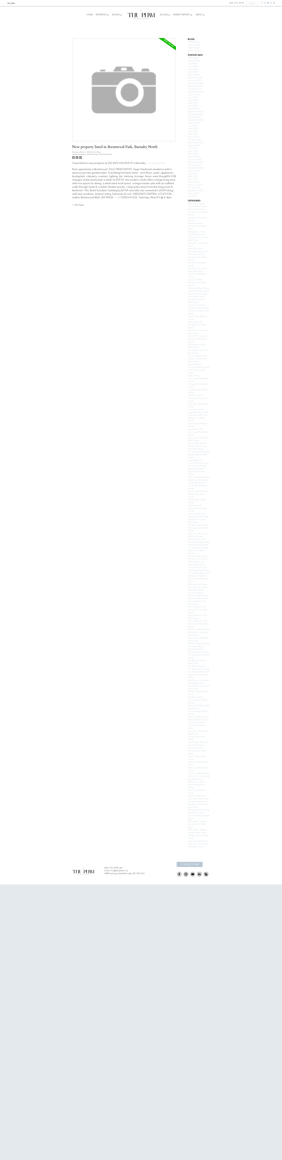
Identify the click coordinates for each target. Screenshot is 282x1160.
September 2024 (196, 120)
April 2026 (193, 72)
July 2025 (192, 98)
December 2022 (195, 162)
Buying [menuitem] (116, 15)
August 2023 (194, 145)
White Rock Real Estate (198, 810)
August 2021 (193, 193)
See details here (156, 163)
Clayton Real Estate (197, 356)
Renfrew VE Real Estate (199, 706)
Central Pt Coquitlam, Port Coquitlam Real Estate (198, 339)
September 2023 (196, 143)
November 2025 (196, 86)
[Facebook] (262, 3)
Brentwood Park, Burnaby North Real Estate (95, 154)
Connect (252, 3)
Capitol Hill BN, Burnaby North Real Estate (197, 282)
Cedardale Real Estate (198, 288)
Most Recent (193, 58)
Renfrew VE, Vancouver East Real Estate (197, 711)
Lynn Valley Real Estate (199, 573)
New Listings (194, 45)
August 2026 (194, 61)
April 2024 (193, 134)
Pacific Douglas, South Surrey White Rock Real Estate (199, 655)
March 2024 (193, 137)
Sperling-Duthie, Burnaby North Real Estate (197, 751)
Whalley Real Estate (197, 802)
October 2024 (194, 117)
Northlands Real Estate (198, 644)
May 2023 (193, 151)
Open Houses (194, 48)
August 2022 (194, 171)
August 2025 (194, 95)
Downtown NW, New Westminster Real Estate (198, 418)
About (199, 15)
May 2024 (193, 131)
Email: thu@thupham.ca (116, 871)
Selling (164, 15)
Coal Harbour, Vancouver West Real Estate (198, 378)
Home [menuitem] (90, 15)
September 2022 (196, 168)
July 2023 (192, 148)
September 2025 (196, 92)
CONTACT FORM (189, 864)
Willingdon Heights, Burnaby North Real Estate (197, 824)
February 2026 (195, 78)
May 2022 (193, 176)
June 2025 (193, 100)
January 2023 (194, 160)
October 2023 (194, 140)
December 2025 (195, 83)
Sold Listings (194, 51)
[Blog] (274, 3)
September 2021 (195, 191)
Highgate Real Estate (198, 545)
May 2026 (193, 69)
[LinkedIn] (271, 3)
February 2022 (195, 185)
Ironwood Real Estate (198, 548)
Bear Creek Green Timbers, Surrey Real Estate (198, 212)
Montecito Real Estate (198, 599)
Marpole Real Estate (197, 584)
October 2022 (194, 165)
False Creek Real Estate (199, 477)
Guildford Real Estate (198, 525)
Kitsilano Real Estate (197, 556)
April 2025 (193, 106)
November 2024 (195, 114)
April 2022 (193, 179)
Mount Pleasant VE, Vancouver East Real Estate (197, 610)
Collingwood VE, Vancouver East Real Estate (197, 398)
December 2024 (195, 112)
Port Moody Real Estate (199, 672)
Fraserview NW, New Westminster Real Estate (198, 494)
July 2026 (192, 64)
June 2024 (193, 129)
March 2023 (193, 157)
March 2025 (194, 109)
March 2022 (193, 182)
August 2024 (194, 123)
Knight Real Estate (196, 565)
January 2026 (194, 81)
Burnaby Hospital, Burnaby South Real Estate (197, 257)
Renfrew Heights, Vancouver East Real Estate (197, 700)
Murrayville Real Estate (199, 630)
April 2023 (193, 154)
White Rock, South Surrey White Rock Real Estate (199, 816)
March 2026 (193, 75)
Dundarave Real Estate (199, 452)
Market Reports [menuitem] (181, 15)
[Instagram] (265, 3)
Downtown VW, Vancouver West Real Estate (198, 432)
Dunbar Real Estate (197, 443)
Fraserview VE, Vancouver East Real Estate (197, 508)
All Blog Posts (194, 42)
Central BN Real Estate (198, 291)
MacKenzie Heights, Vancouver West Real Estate (198, 579)
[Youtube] (268, 3)
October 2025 (194, 89)
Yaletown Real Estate (198, 841)
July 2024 (192, 126)
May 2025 (193, 103)
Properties (101, 15)
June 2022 (193, 174)
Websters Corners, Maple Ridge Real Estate (196, 784)
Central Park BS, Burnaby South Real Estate (197, 325)
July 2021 (192, 196)
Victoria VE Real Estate (198, 773)
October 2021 (194, 188)
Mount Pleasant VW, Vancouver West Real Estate (198, 624)
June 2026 (193, 66)
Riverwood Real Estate (198, 717)
